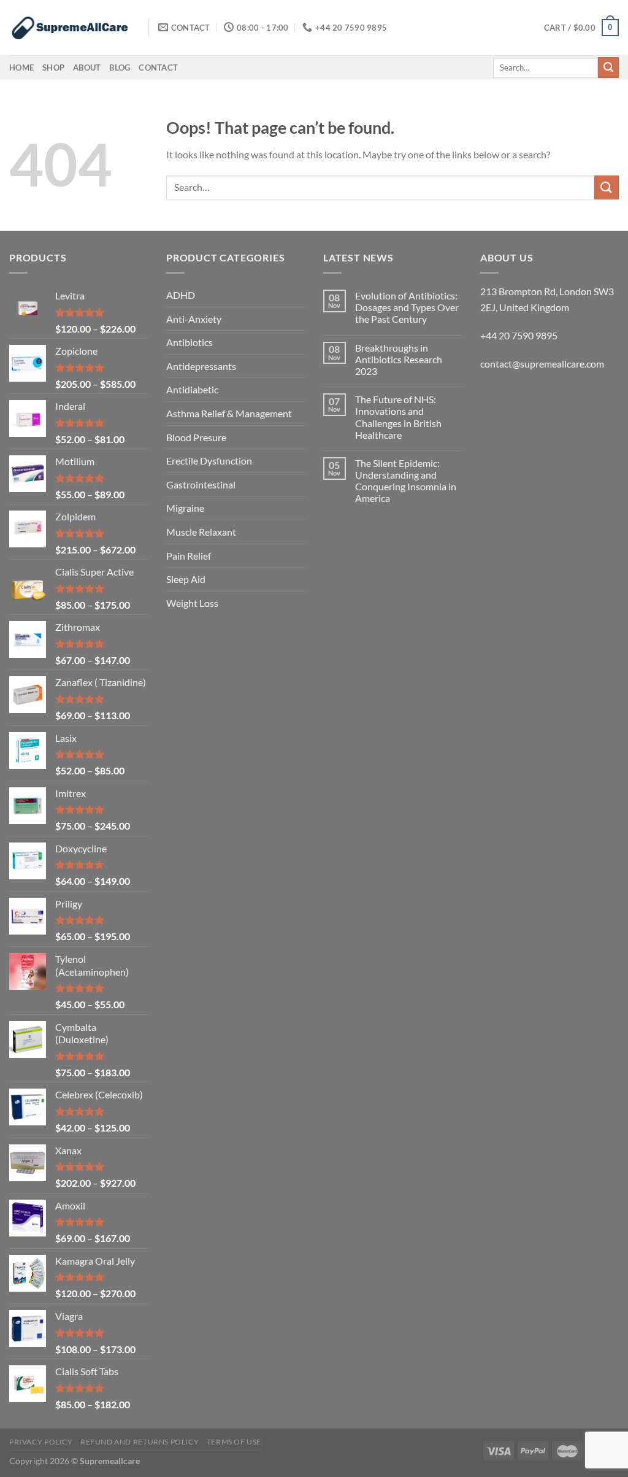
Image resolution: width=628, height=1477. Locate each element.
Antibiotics (189, 342)
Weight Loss (192, 603)
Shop (53, 67)
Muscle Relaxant (201, 532)
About (87, 67)
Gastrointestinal (201, 484)
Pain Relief (188, 555)
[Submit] (608, 67)
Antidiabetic (192, 389)
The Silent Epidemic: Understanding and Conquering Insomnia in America (405, 480)
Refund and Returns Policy (139, 1441)
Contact (158, 67)
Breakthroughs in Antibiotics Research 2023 (398, 359)
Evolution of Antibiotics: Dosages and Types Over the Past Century (407, 307)
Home (21, 67)
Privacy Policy (41, 1441)
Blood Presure (196, 437)
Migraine (185, 508)
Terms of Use (234, 1441)
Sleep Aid (185, 579)
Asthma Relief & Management (229, 413)
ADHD (180, 295)
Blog (119, 67)
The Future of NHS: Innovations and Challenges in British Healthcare (398, 417)
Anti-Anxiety (193, 319)
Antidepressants (201, 366)
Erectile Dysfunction (209, 460)
